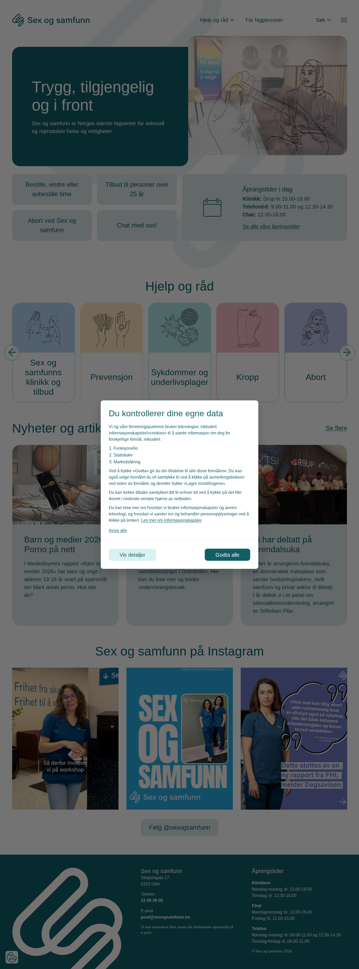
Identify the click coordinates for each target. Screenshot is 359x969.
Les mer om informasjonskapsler (171, 520)
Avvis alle (118, 530)
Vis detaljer (132, 554)
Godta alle (227, 554)
